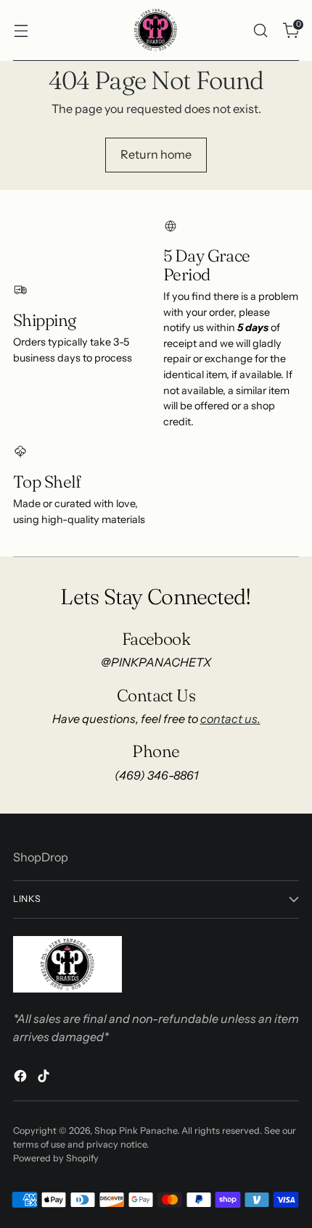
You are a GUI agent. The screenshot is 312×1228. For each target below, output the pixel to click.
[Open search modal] (260, 30)
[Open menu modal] (21, 30)
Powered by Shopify (56, 1158)
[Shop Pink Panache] (156, 30)
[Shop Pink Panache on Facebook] (21, 1078)
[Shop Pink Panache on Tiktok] (45, 1078)
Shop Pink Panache (135, 1130)
